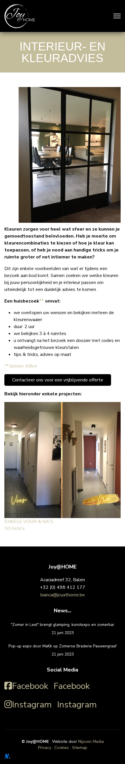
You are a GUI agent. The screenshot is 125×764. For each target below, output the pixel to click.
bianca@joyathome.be (62, 595)
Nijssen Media (91, 741)
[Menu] (117, 16)
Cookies (61, 747)
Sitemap (79, 747)
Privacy (44, 747)
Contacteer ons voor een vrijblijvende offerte (57, 380)
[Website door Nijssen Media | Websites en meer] (7, 756)
